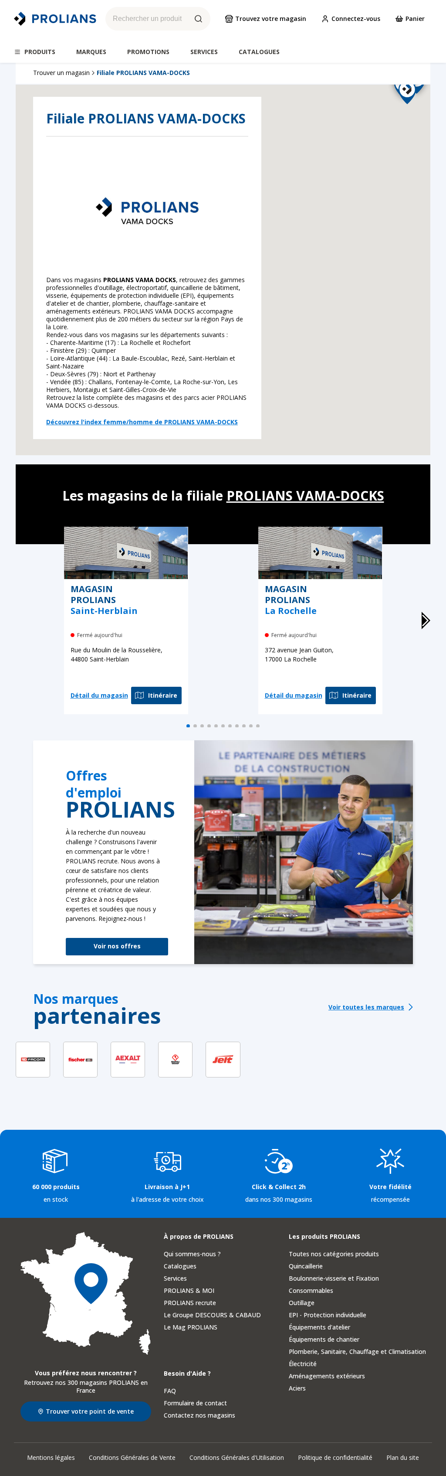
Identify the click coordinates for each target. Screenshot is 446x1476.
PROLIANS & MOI (189, 1290)
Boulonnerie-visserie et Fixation (334, 1278)
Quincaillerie (306, 1266)
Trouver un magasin (61, 73)
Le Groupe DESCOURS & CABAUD (212, 1315)
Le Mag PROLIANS (190, 1327)
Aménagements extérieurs (327, 1376)
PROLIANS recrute (190, 1303)
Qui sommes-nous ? (192, 1254)
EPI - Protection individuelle (327, 1315)
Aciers (297, 1388)
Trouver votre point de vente (90, 1411)
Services (175, 1278)
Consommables (311, 1290)
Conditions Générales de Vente (132, 1457)
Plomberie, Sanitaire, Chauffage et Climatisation (357, 1351)
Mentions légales (51, 1457)
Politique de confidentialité (335, 1457)
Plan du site (402, 1457)
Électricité (303, 1364)
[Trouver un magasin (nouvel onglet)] (85, 1293)
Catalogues (180, 1266)
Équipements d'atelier (319, 1327)
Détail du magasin (99, 695)
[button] (422, 257)
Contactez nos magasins (199, 1415)
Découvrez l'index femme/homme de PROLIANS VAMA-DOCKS (142, 422)
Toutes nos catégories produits (334, 1254)
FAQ (170, 1391)
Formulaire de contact (195, 1403)
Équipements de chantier (324, 1339)
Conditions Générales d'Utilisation (236, 1457)
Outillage (301, 1303)
